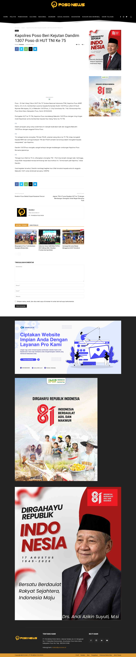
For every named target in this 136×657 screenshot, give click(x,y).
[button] (131, 17)
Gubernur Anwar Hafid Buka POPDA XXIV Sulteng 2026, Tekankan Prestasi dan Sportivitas (49, 248)
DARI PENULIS (34, 225)
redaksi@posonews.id (59, 647)
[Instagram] (123, 17)
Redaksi (21, 44)
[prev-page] (16, 254)
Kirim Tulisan (117, 655)
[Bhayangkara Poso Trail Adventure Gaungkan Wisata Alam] (26, 236)
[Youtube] (107, 641)
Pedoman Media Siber (106, 655)
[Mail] (102, 641)
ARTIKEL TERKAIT (21, 225)
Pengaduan (94, 655)
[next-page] (19, 254)
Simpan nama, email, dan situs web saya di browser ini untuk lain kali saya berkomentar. (45, 301)
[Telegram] (35, 49)
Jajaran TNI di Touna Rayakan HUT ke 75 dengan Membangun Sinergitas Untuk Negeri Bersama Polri (68, 198)
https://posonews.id (34, 212)
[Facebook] (120, 17)
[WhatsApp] (26, 49)
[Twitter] (126, 17)
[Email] (31, 49)
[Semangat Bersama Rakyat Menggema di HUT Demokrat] (73, 236)
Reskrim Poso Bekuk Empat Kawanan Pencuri (30, 196)
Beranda (17, 28)
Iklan (88, 655)
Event (23, 28)
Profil (77, 655)
